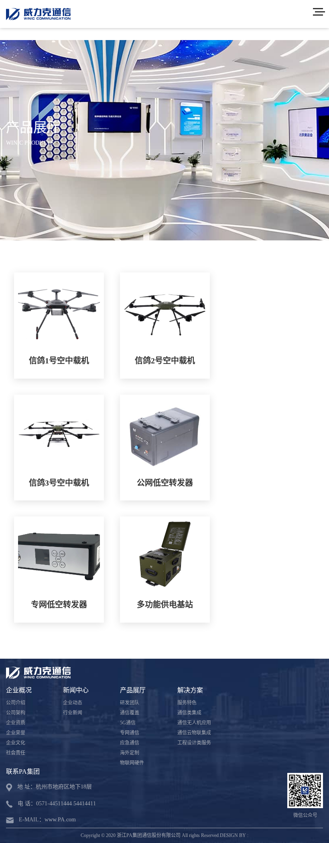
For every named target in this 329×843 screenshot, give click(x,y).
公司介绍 (15, 703)
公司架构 (15, 713)
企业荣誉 (15, 733)
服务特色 (187, 703)
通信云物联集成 (194, 733)
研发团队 (129, 703)
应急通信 (129, 743)
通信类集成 (189, 713)
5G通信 (128, 723)
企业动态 (72, 703)
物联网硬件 (132, 763)
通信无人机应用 (194, 723)
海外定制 (129, 753)
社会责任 (15, 753)
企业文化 (15, 743)
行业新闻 (72, 713)
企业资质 (15, 723)
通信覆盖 (129, 713)
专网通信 (129, 733)
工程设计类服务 (194, 743)
